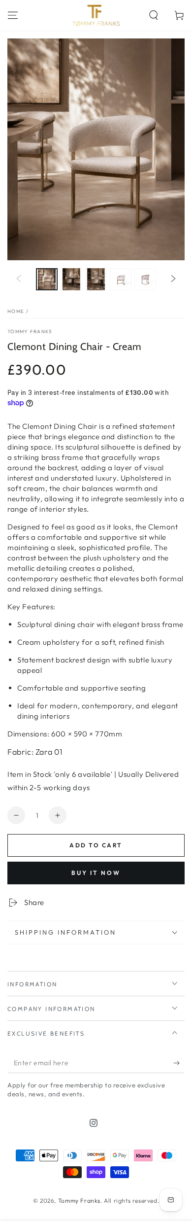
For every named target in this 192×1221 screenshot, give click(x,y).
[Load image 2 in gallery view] (71, 279)
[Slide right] (173, 279)
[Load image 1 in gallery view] (47, 279)
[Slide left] (19, 279)
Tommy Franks (30, 331)
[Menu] (13, 15)
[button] (153, 15)
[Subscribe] (179, 1063)
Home (15, 311)
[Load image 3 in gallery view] (96, 279)
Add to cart (95, 845)
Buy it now (96, 872)
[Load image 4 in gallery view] (120, 279)
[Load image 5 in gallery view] (145, 279)
